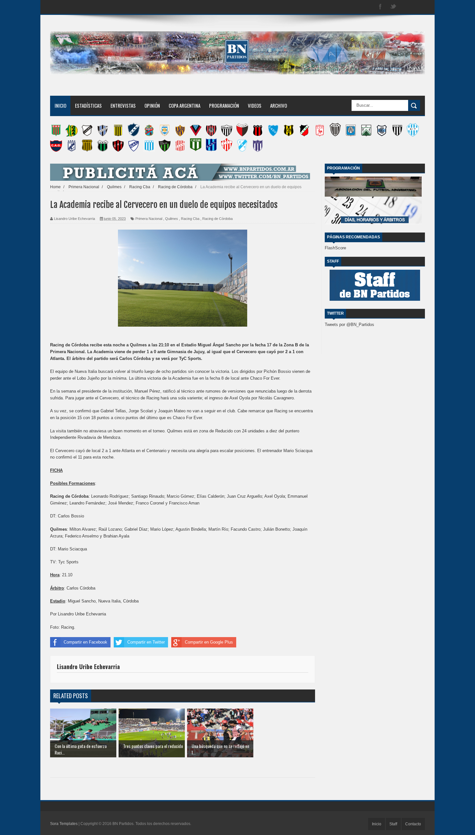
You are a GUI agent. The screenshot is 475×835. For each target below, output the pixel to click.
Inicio (60, 105)
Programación (224, 105)
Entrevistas (123, 105)
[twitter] (393, 7)
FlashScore (335, 247)
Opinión (152, 105)
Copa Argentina (184, 105)
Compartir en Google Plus (209, 642)
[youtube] (419, 7)
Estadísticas (88, 105)
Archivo (278, 105)
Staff (393, 824)
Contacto (413, 824)
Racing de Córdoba (217, 219)
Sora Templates (64, 823)
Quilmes (171, 219)
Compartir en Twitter (146, 642)
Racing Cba (190, 219)
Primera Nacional (148, 219)
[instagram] (406, 7)
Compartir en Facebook (85, 642)
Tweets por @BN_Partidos (349, 324)
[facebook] (380, 7)
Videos (254, 105)
